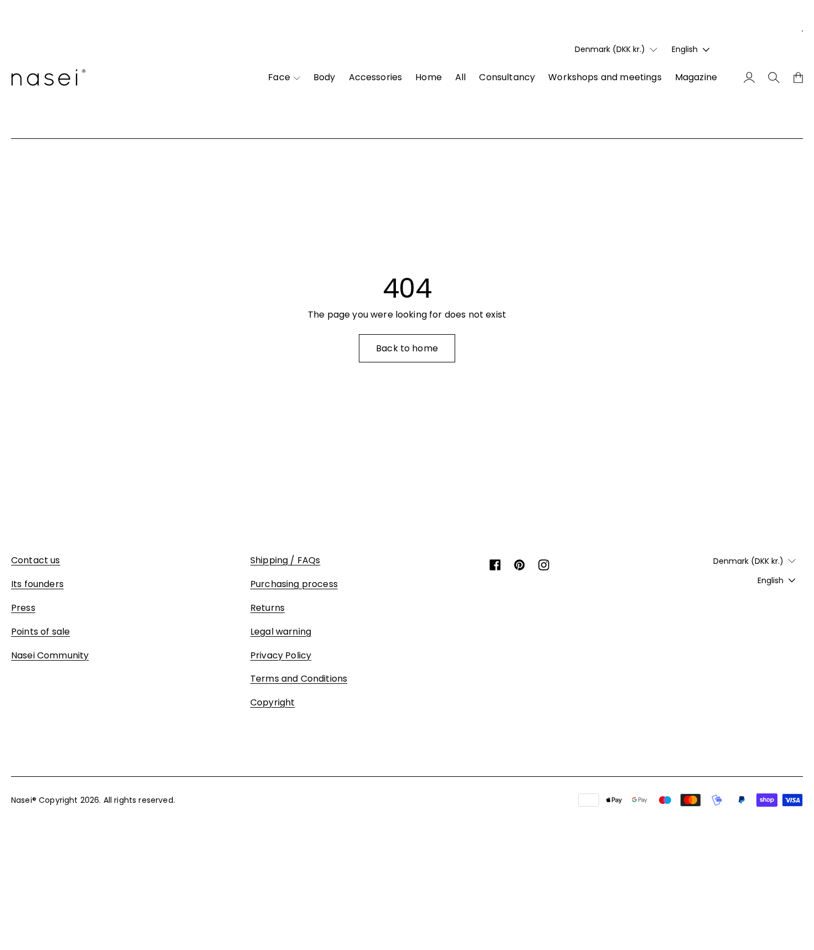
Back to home (407, 348)
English (685, 49)
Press (23, 607)
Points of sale (40, 631)
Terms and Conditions (298, 678)
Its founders (37, 584)
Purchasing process (294, 584)
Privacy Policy (280, 655)
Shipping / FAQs (285, 560)
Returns (267, 607)
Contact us (35, 560)
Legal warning (280, 631)
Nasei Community (50, 655)
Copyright (272, 702)
